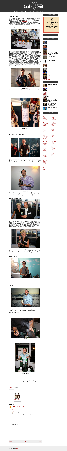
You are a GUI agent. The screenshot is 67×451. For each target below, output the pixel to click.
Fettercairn (44, 144)
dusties (44, 172)
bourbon (44, 169)
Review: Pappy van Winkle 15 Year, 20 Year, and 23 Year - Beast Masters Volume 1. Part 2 (52, 108)
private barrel (53, 153)
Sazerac (53, 135)
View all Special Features (46, 79)
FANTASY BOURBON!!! (51, 71)
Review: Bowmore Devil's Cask (52, 91)
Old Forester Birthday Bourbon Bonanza (52, 49)
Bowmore (44, 125)
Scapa (52, 136)
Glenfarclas (44, 149)
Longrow (53, 117)
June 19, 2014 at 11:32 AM (20, 406)
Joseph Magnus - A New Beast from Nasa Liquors (52, 85)
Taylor (52, 144)
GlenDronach (45, 147)
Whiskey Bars (53, 148)
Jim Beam (44, 161)
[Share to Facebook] (16, 387)
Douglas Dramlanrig (45, 136)
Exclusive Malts (45, 141)
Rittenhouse (53, 133)
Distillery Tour (45, 135)
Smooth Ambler (54, 140)
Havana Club (45, 154)
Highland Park (45, 156)
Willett (52, 149)
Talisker (53, 142)
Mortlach (53, 122)
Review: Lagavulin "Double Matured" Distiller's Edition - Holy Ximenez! (52, 100)
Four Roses (44, 145)
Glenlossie (44, 150)
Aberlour (44, 116)
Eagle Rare (44, 138)
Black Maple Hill (45, 123)
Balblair (44, 120)
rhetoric (52, 154)
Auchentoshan (45, 119)
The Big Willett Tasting (51, 56)
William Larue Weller (54, 150)
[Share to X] (15, 387)
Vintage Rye (53, 147)
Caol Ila (44, 128)
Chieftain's (44, 130)
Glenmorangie (45, 151)
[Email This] (13, 387)
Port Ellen (53, 130)
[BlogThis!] (14, 387)
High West (44, 155)
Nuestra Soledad (54, 123)
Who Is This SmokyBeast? (39, 11)
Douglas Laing (45, 137)
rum (52, 155)
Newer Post (10, 441)
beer (43, 168)
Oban (52, 124)
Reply (12, 409)
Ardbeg (44, 117)
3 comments (10, 387)
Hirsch (44, 157)
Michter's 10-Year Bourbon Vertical (51, 96)
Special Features (15, 11)
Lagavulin (44, 164)
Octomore (53, 125)
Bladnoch (44, 124)
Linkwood (44, 166)
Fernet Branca (45, 143)
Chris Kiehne (14, 406)
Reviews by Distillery (23, 11)
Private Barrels (53, 131)
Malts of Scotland (54, 119)
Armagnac (44, 118)
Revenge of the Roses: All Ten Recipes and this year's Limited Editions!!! (52, 53)
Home (10, 11)
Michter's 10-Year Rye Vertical (52, 64)
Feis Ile (44, 142)
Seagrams (53, 137)
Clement (44, 131)
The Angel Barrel (50, 41)
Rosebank (53, 134)
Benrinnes (44, 122)
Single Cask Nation (24, 21)
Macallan (53, 118)
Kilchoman (44, 163)
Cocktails (44, 132)
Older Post (40, 441)
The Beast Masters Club (51, 60)
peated (52, 152)
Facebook (17, 448)
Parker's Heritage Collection (54, 129)
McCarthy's (53, 120)
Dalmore (44, 134)
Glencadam (44, 148)
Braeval (44, 126)
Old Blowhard (53, 126)
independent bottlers (46, 173)
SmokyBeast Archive (31, 11)
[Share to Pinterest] (17, 387)
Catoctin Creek (45, 129)
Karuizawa (44, 162)
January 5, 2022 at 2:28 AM (18, 423)
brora (44, 170)
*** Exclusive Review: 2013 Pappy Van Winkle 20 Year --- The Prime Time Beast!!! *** (52, 104)
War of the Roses (50, 75)
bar (43, 167)
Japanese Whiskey (45, 160)
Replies (14, 411)
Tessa (12, 423)
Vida (52, 146)
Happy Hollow (45, 153)
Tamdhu (53, 143)
